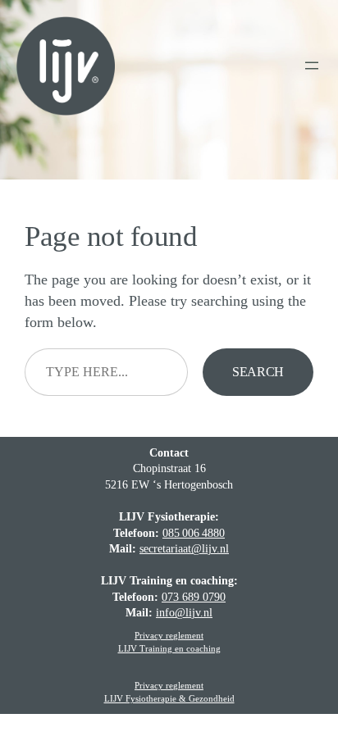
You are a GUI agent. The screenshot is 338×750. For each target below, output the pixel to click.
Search (258, 372)
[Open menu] (312, 65)
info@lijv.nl (184, 613)
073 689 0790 (194, 597)
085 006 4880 (193, 533)
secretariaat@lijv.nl (184, 549)
